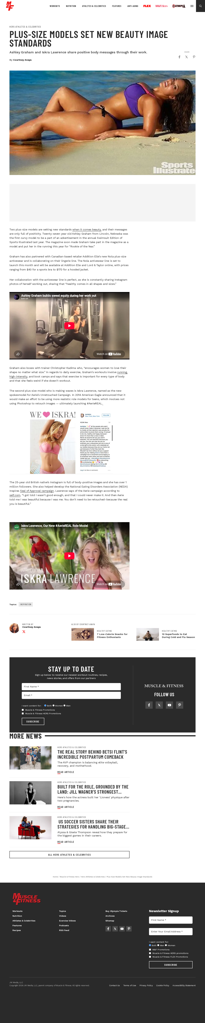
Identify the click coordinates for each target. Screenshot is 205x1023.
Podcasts (64, 925)
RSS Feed (64, 930)
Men (68, 705)
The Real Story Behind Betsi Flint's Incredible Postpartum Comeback (92, 754)
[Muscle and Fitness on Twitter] (159, 705)
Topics (62, 911)
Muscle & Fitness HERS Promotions (43, 713)
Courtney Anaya (22, 59)
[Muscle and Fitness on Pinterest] (179, 705)
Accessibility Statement (184, 985)
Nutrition (71, 5)
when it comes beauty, (86, 229)
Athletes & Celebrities (94, 5)
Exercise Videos (67, 920)
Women (59, 705)
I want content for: (31, 705)
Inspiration (25, 604)
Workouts (55, 5)
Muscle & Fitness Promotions (40, 710)
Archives (110, 916)
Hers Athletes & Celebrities (25, 26)
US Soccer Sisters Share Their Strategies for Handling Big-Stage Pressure (91, 827)
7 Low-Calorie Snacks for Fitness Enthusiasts (112, 636)
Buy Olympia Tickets (116, 911)
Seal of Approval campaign (37, 490)
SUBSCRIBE (32, 721)
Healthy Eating (104, 631)
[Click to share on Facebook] (179, 56)
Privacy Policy (146, 985)
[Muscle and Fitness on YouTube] (169, 705)
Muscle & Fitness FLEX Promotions (170, 957)
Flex (147, 6)
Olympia (179, 6)
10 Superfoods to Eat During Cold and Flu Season (178, 636)
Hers (161, 6)
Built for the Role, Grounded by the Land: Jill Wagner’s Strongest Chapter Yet (93, 792)
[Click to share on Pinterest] (194, 56)
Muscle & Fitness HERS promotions (170, 953)
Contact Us (114, 985)
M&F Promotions (160, 949)
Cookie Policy (162, 985)
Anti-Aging (132, 5)
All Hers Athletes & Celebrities (69, 854)
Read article (65, 772)
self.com (14, 495)
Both (49, 705)
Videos (62, 916)
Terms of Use (129, 985)
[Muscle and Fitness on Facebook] (149, 705)
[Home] (10, 9)
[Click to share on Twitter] (186, 56)
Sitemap (110, 920)
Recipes (16, 930)
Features (116, 5)
